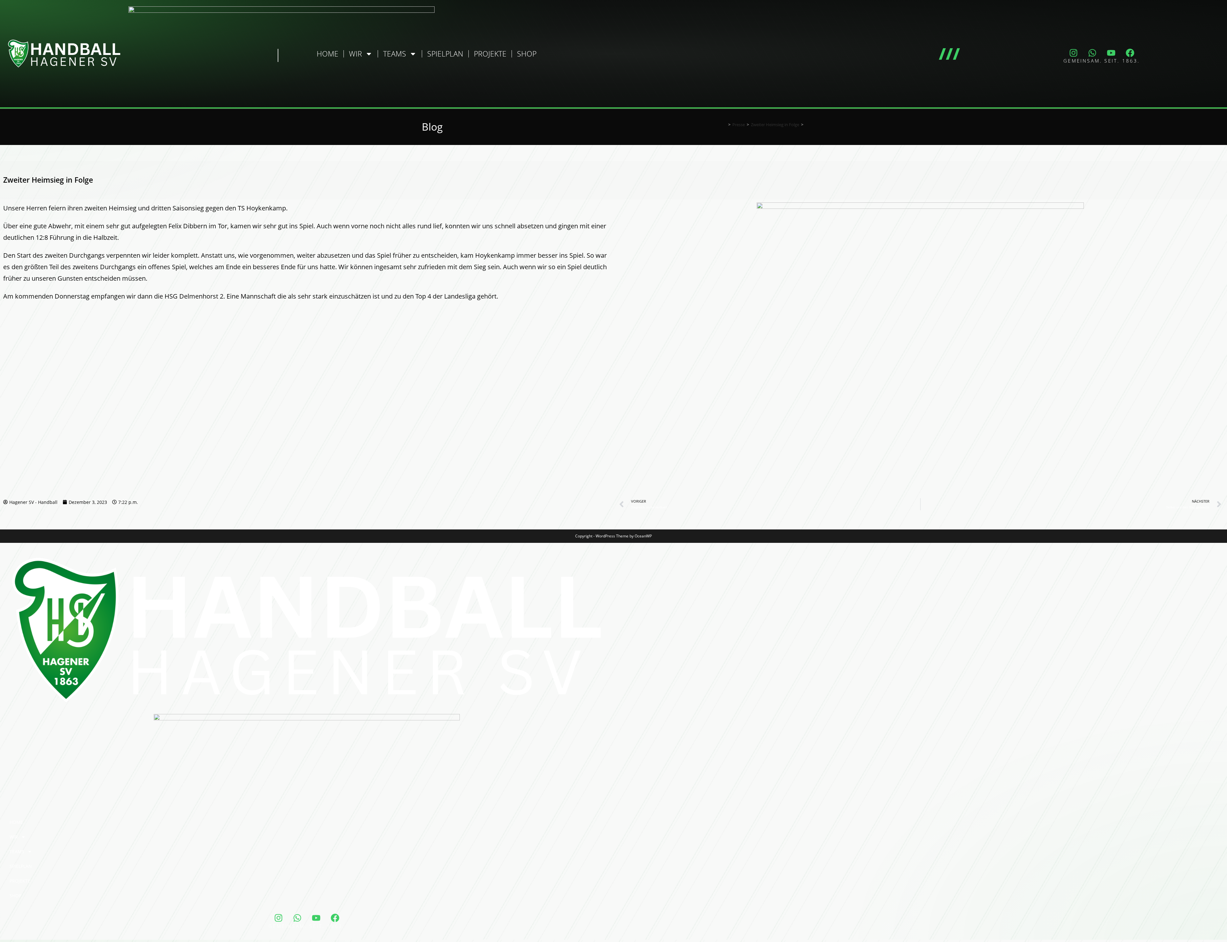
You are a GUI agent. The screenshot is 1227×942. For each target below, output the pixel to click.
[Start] (724, 124)
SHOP (526, 54)
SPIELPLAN (445, 54)
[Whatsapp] (1092, 52)
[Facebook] (1130, 52)
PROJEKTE (490, 54)
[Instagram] (1073, 52)
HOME (327, 54)
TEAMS (394, 54)
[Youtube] (1111, 52)
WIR (355, 54)
